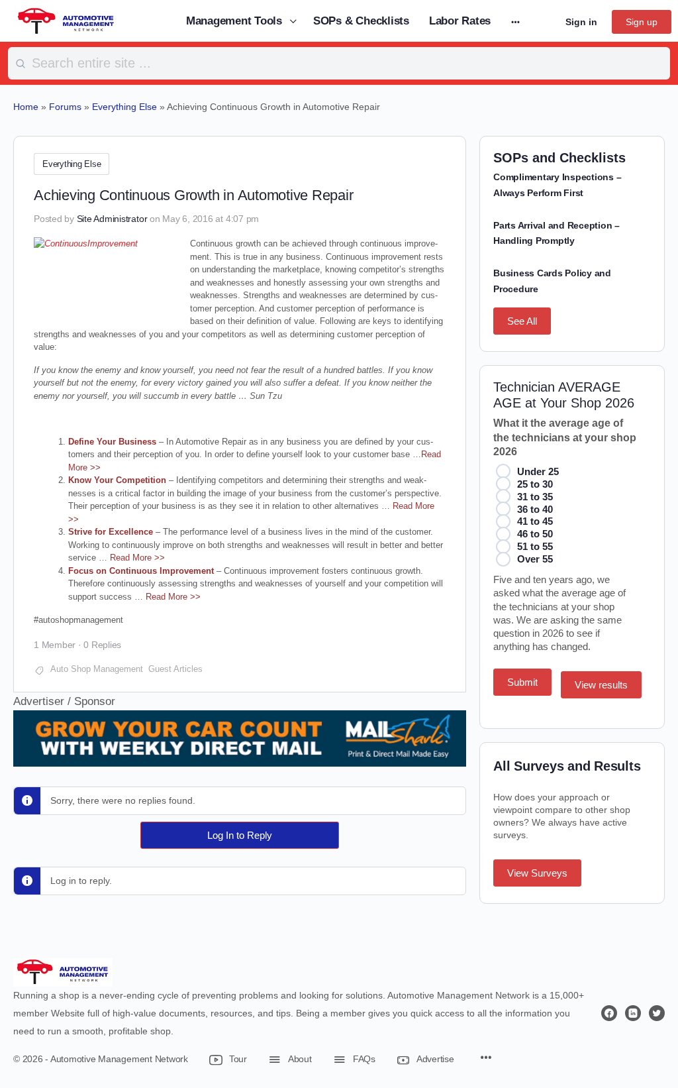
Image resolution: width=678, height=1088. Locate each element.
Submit (522, 682)
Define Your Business (112, 442)
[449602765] (239, 757)
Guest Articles (175, 669)
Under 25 (538, 471)
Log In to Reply (239, 835)
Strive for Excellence (110, 532)
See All (522, 321)
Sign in (581, 22)
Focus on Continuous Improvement (141, 571)
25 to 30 (535, 484)
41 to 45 (535, 521)
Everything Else (71, 164)
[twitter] (657, 1013)
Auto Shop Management (96, 669)
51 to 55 (535, 546)
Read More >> (137, 558)
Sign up (641, 22)
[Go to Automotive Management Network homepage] (66, 20)
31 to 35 (535, 496)
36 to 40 (535, 509)
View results (601, 684)
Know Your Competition (117, 480)
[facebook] (609, 1013)
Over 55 (535, 559)
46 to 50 (535, 533)
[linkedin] (633, 1013)
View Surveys (537, 873)
